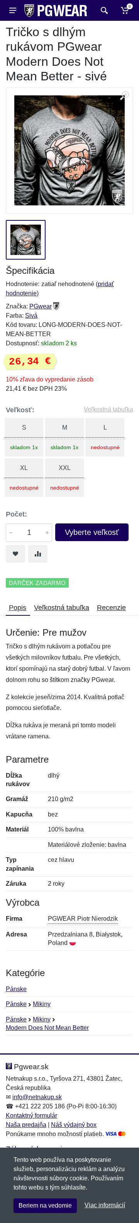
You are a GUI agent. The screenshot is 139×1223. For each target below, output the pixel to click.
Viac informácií (105, 1205)
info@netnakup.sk (37, 1097)
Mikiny (42, 1004)
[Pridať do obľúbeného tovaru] (15, 554)
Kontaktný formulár (31, 1115)
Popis (17, 608)
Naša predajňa (26, 1124)
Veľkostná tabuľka (108, 409)
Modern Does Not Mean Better (47, 1028)
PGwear (40, 306)
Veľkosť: (20, 410)
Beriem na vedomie (45, 1205)
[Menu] (13, 10)
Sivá (31, 315)
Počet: (16, 514)
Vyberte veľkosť (92, 532)
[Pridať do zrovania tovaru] (37, 554)
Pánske (16, 989)
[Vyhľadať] (103, 10)
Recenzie (111, 608)
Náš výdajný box (74, 1124)
